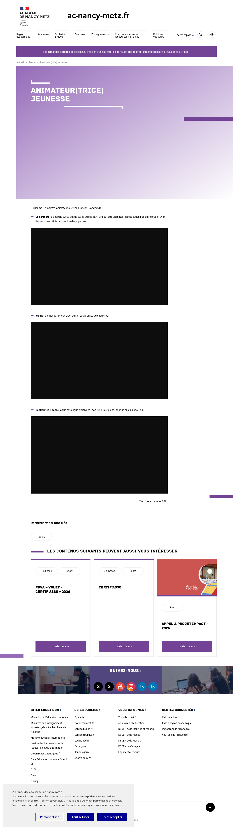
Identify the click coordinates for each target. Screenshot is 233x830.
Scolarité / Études (60, 35)
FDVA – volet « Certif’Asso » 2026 (52, 589)
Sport (42, 536)
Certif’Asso (110, 587)
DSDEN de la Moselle (129, 740)
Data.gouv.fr (81, 746)
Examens (80, 34)
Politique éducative (158, 35)
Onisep (35, 781)
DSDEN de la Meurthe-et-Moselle (136, 729)
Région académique (23, 35)
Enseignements (100, 34)
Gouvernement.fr (84, 723)
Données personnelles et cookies (101, 801)
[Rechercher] (200, 35)
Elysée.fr (79, 717)
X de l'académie (170, 717)
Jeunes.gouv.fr (82, 752)
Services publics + (84, 734)
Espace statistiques (129, 752)
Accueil (20, 62)
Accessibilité (212, 34)
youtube (120, 686)
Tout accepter (112, 817)
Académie (43, 34)
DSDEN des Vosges (129, 746)
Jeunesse (46, 571)
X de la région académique (176, 723)
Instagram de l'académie (175, 729)
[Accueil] (34, 15)
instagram (131, 686)
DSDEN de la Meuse (129, 734)
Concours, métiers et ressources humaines (127, 35)
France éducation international (48, 737)
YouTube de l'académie (174, 734)
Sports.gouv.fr (82, 758)
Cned (34, 775)
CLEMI (34, 769)
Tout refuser (80, 817)
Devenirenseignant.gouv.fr (45, 753)
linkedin (142, 686)
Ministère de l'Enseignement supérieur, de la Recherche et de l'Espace (48, 727)
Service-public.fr (83, 729)
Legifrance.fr (81, 740)
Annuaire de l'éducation (131, 723)
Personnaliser (49, 817)
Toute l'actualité (127, 717)
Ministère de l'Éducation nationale (49, 717)
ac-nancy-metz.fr (98, 15)
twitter (98, 686)
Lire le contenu (60, 646)
